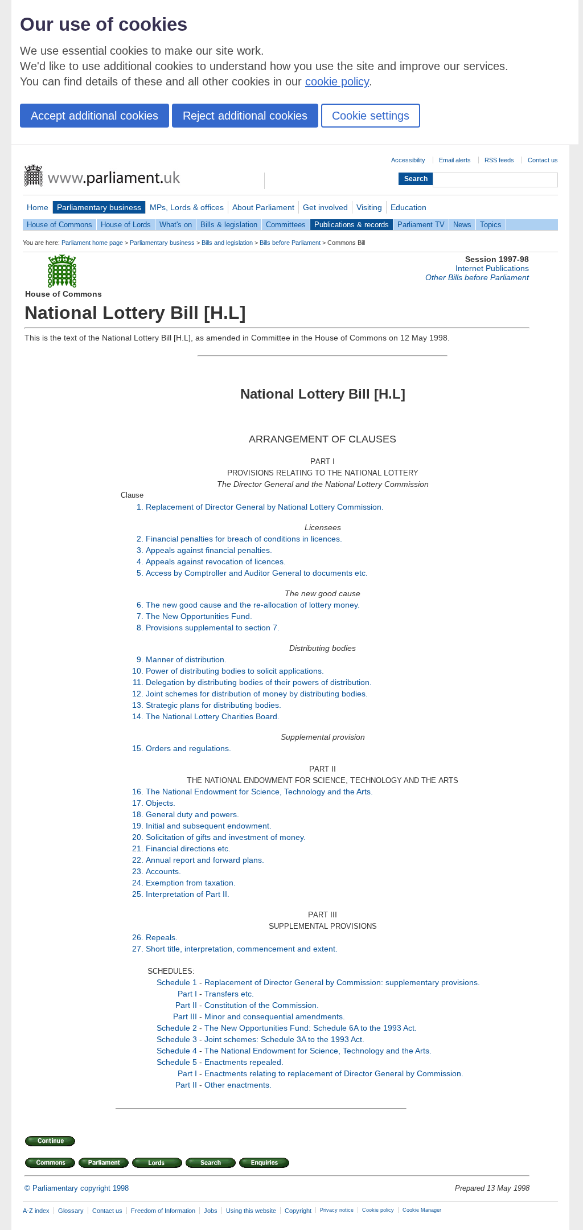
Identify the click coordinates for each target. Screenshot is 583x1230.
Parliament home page (92, 242)
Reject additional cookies (245, 115)
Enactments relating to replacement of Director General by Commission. (333, 1073)
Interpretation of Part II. (187, 894)
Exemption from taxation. (191, 882)
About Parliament (263, 207)
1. (140, 506)
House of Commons (59, 224)
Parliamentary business (99, 207)
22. (137, 859)
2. (140, 538)
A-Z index (36, 1210)
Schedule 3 (177, 1039)
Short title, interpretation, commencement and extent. (242, 948)
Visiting (369, 207)
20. (137, 837)
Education (408, 207)
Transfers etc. (229, 993)
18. (137, 814)
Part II (186, 1005)
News (462, 224)
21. (137, 848)
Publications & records (351, 224)
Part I (187, 993)
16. (137, 791)
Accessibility (408, 160)
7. (140, 616)
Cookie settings (370, 115)
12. (137, 693)
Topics (491, 224)
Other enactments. (238, 1084)
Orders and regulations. (188, 748)
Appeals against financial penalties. (209, 550)
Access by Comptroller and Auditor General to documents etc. (257, 572)
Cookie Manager (422, 1210)
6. (140, 604)
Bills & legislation (228, 224)
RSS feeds (499, 160)
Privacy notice (337, 1210)
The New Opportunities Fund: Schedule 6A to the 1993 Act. (310, 1027)
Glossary (71, 1210)
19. (137, 825)
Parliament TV (421, 224)
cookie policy (337, 81)
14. (137, 716)
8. (140, 627)
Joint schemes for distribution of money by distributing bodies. (257, 693)
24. (137, 882)
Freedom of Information (163, 1210)
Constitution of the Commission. (261, 1005)
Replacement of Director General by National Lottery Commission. (265, 506)
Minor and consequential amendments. (274, 1016)
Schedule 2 (177, 1027)
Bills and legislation (227, 242)
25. (137, 894)
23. (137, 871)
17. (137, 802)
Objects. (160, 802)
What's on (175, 224)
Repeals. (162, 937)
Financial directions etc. (188, 848)
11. (138, 682)
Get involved (325, 207)
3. (140, 550)
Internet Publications (492, 268)
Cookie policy (378, 1210)
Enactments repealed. (244, 1062)
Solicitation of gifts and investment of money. (226, 837)
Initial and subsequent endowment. (209, 825)
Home (37, 207)
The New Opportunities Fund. (199, 616)
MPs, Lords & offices (187, 207)
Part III (185, 1016)
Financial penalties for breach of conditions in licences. (244, 538)
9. (140, 659)
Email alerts (455, 160)
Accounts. (163, 871)
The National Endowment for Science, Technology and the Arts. (259, 791)
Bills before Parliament (290, 242)
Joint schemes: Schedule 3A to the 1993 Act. (284, 1039)
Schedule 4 (177, 1050)
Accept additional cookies (94, 115)
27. (137, 948)
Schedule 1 (177, 982)
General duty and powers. (192, 814)
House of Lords (126, 224)
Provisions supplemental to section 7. (213, 627)
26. (137, 937)
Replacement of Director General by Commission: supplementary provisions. (342, 982)
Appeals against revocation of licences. (216, 561)
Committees (286, 224)
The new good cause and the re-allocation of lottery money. (253, 604)
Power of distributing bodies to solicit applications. (235, 670)
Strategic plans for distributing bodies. (213, 705)
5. (140, 572)
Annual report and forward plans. (205, 859)
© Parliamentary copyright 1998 (76, 1188)
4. (140, 561)
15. (137, 748)
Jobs (210, 1210)
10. (137, 670)
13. (137, 705)
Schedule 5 (177, 1062)
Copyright (298, 1210)
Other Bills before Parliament (477, 277)
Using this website (251, 1210)
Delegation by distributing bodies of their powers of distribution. (259, 682)
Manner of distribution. (186, 659)
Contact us (543, 160)
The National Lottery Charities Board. (213, 716)
